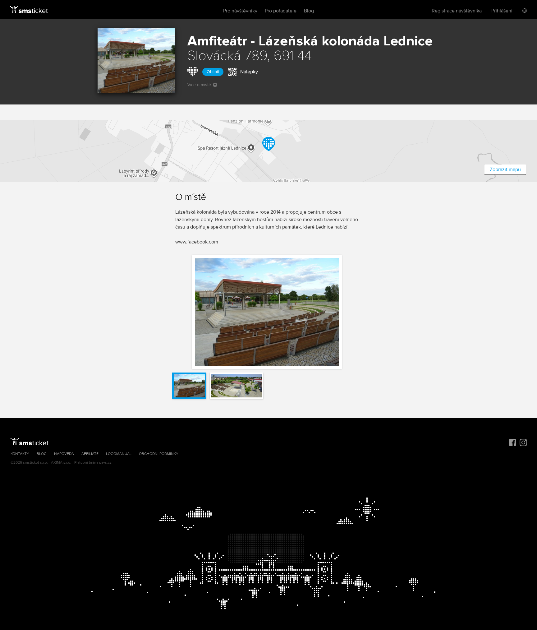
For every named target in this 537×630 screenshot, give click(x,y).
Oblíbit (213, 71)
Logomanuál (118, 454)
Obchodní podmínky (158, 454)
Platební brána (86, 462)
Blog (309, 11)
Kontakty (20, 454)
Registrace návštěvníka (457, 11)
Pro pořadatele (280, 11)
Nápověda (64, 454)
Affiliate (90, 454)
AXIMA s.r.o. (61, 462)
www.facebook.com (196, 242)
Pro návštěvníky (240, 11)
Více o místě (199, 84)
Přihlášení (501, 11)
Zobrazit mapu (505, 169)
